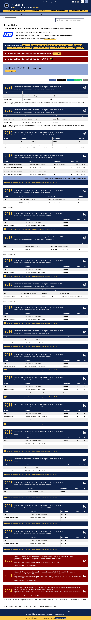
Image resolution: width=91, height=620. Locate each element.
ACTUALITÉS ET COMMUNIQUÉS (78, 11)
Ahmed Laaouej (67, 14)
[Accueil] (3, 17)
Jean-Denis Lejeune (58, 14)
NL (86, 1)
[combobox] (72, 20)
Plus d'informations (10, 71)
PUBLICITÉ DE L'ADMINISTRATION (58, 11)
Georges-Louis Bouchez (15, 14)
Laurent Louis (75, 14)
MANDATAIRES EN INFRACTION (38, 11)
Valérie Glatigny (33, 14)
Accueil (45, 1)
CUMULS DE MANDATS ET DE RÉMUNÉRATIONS (16, 11)
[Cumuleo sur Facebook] (73, 2)
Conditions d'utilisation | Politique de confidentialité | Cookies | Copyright (43, 611)
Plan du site (65, 611)
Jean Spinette (24, 14)
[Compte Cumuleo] (82, 1)
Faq (56, 1)
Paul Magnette (41, 14)
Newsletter (61, 1)
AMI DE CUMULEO (60, 618)
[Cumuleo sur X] (76, 2)
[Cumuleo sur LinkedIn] (78, 2)
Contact (68, 1)
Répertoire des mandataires (10, 17)
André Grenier (49, 14)
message (56, 606)
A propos (51, 1)
